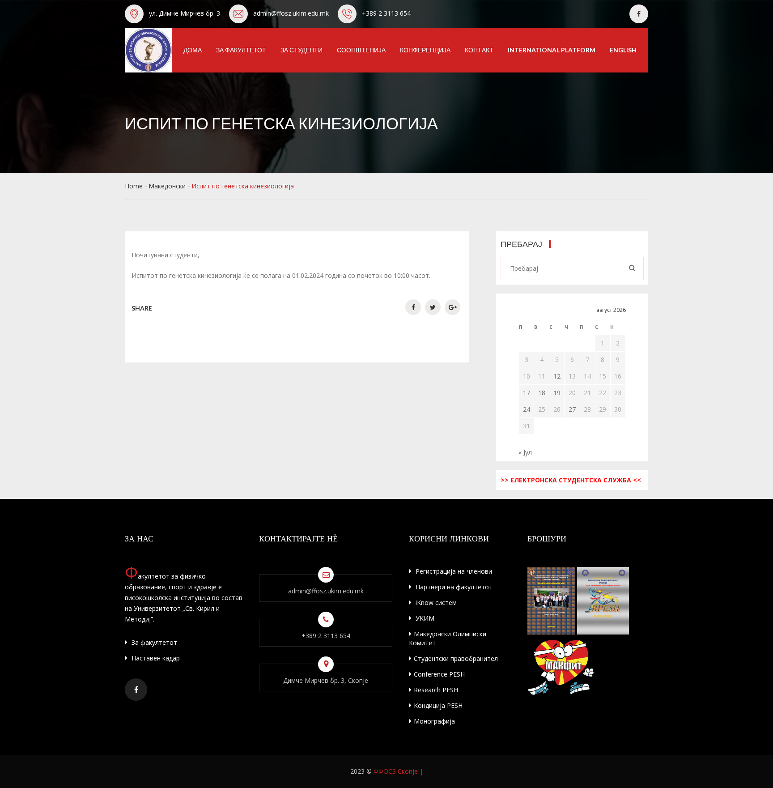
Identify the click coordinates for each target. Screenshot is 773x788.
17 (526, 392)
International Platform (551, 50)
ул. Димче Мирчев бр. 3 (184, 13)
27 (572, 409)
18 (541, 392)
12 (557, 376)
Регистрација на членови (453, 571)
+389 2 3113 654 (386, 13)
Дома (192, 50)
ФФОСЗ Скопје (396, 771)
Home (134, 186)
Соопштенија (361, 50)
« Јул (525, 452)
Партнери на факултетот (453, 587)
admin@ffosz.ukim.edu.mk (291, 13)
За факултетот (241, 50)
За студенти (301, 50)
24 (526, 409)
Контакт (479, 50)
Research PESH (436, 690)
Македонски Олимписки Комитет (447, 638)
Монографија (434, 721)
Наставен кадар (155, 658)
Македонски (167, 186)
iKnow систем (435, 602)
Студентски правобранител (456, 658)
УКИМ (424, 618)
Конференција (425, 50)
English (623, 50)
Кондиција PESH (438, 705)
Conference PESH (439, 674)
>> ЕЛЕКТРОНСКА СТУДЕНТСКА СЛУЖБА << (571, 480)
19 (557, 392)
